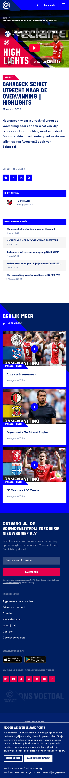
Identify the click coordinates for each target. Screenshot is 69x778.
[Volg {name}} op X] (29, 679)
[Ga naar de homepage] (6, 5)
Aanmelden (31, 572)
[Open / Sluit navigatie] (63, 5)
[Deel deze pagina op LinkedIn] (21, 178)
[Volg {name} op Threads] (36, 679)
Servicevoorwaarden (11, 583)
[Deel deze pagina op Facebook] (6, 178)
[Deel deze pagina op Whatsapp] (29, 178)
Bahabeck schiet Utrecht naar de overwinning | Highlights (31, 21)
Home (5, 18)
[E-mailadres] (31, 560)
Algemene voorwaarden (18, 601)
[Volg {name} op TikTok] (21, 679)
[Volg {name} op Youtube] (44, 679)
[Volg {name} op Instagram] (6, 679)
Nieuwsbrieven (12, 619)
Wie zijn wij (9, 625)
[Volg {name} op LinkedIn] (52, 679)
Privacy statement (14, 607)
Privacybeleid (52, 580)
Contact (8, 631)
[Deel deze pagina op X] (13, 178)
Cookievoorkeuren (14, 637)
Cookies (7, 613)
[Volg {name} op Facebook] (13, 679)
